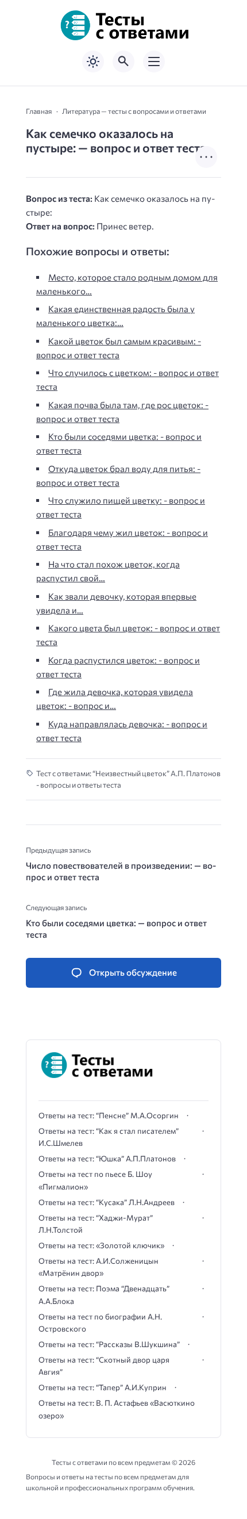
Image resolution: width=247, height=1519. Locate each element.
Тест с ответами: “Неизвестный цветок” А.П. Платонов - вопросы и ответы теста (128, 779)
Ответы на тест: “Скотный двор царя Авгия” (103, 1365)
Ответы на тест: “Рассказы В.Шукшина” (109, 1344)
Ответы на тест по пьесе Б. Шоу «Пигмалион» (95, 1180)
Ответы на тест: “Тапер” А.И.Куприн (102, 1387)
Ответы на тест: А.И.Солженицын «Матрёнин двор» (98, 1267)
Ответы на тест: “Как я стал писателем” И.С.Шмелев (108, 1137)
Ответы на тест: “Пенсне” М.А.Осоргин (108, 1115)
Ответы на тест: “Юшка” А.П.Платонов (107, 1158)
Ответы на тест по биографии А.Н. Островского (100, 1322)
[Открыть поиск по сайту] (123, 61)
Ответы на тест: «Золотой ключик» (101, 1245)
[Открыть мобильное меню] (154, 61)
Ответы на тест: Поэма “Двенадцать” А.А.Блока (103, 1294)
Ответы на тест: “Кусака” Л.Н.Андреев (106, 1202)
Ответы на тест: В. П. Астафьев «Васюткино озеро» (116, 1409)
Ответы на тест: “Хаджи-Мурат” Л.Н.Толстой (95, 1223)
